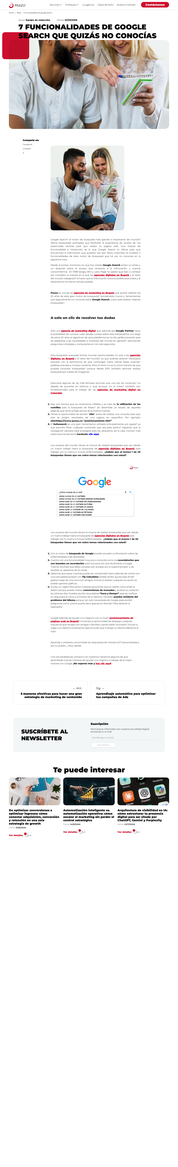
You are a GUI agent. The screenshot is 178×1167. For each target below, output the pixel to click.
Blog (19, 13)
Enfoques (70, 4)
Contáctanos (155, 4)
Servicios (54, 4)
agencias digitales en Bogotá (111, 275)
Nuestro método (126, 4)
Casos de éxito (105, 4)
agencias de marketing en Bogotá (94, 293)
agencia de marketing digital (78, 330)
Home (11, 13)
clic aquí (94, 434)
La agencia (88, 4)
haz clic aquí (103, 663)
